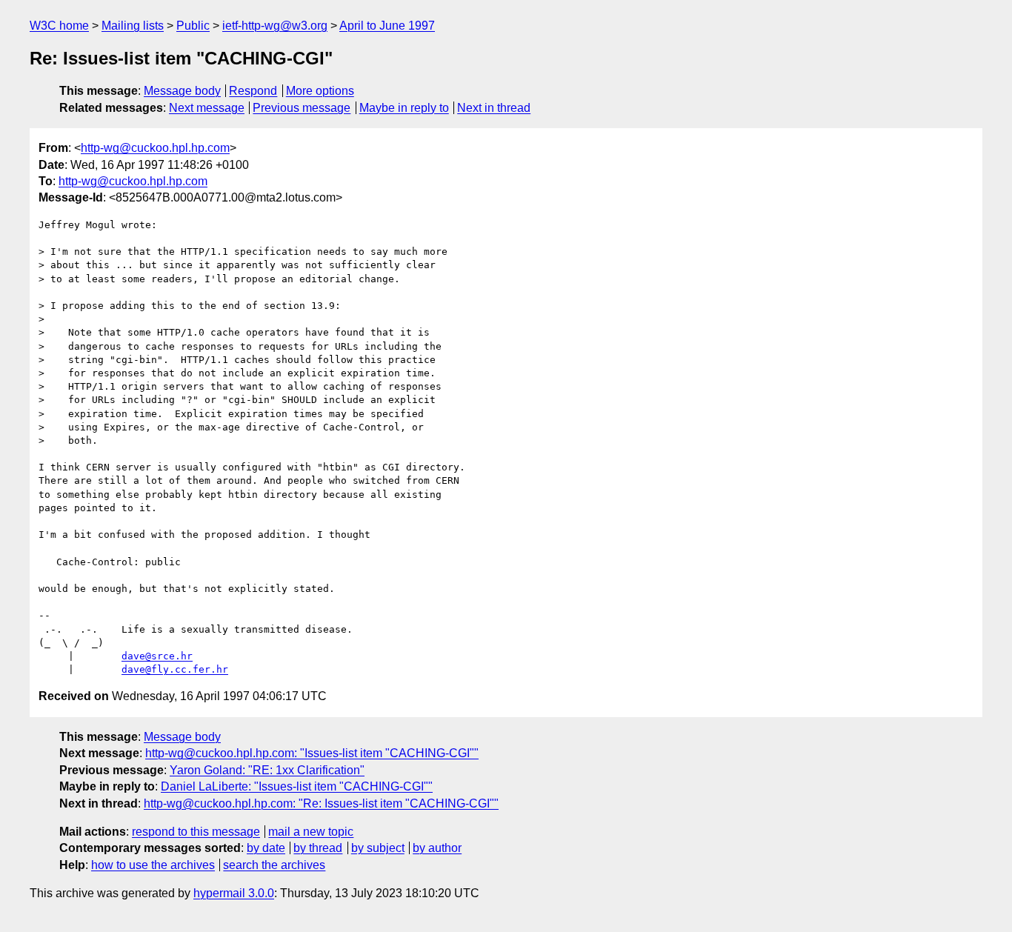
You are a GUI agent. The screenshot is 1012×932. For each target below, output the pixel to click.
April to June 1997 (387, 25)
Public (193, 25)
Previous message (301, 107)
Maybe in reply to (404, 107)
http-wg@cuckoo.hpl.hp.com (155, 148)
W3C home (59, 25)
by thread (317, 848)
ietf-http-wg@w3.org (274, 25)
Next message (206, 107)
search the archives (274, 865)
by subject (378, 848)
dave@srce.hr (157, 656)
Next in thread (493, 107)
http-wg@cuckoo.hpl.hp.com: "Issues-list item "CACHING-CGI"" (312, 753)
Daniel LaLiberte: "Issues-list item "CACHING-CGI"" (297, 786)
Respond (253, 90)
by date (266, 848)
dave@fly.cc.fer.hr (174, 669)
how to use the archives (153, 865)
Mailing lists (132, 25)
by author (437, 848)
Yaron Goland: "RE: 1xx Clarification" (267, 770)
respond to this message (196, 831)
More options (320, 90)
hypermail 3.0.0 (233, 893)
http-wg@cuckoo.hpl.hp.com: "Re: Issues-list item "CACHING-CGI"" (321, 803)
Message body (182, 90)
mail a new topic (310, 831)
